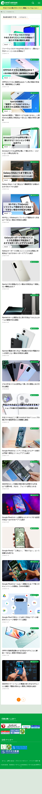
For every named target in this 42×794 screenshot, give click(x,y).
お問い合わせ (10, 761)
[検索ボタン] (33, 3)
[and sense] (9, 3)
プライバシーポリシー (21, 761)
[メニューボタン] (39, 3)
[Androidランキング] (11, 728)
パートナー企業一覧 (34, 761)
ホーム (4, 761)
